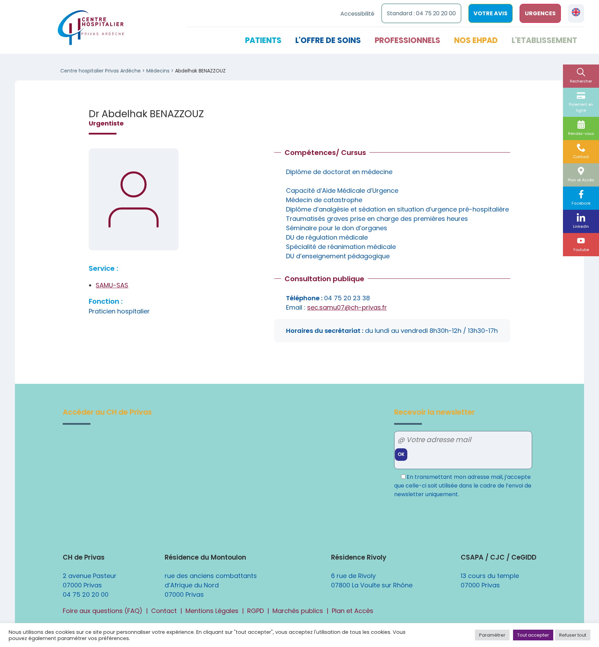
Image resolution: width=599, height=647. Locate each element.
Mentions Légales (211, 610)
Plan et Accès (581, 180)
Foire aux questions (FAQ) (102, 610)
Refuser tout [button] (572, 635)
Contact (581, 156)
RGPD (255, 610)
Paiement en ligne (581, 107)
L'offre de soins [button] (328, 40)
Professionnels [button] (407, 40)
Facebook (581, 203)
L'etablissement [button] (544, 40)
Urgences (540, 13)
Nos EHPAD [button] (476, 40)
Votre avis (490, 13)
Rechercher (581, 81)
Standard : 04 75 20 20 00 (421, 13)
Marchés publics (297, 610)
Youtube (581, 249)
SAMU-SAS (112, 285)
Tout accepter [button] (533, 635)
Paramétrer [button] (492, 635)
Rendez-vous (581, 133)
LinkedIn (581, 226)
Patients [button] (263, 40)
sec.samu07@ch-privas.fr (347, 307)
